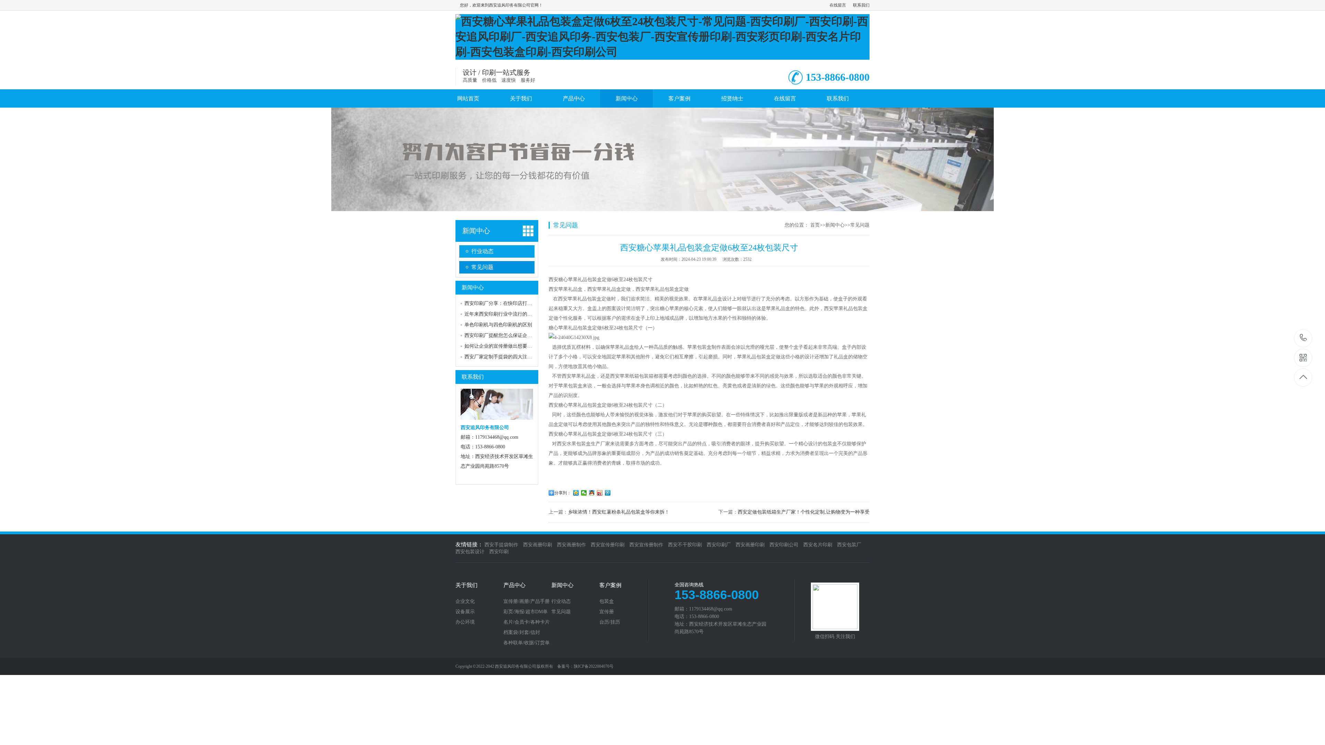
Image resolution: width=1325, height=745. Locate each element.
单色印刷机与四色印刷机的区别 (498, 324)
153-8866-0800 (1303, 338)
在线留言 (838, 5)
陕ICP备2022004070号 (594, 666)
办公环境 (465, 622)
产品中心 (574, 98)
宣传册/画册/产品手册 (526, 601)
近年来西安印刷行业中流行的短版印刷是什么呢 (515, 314)
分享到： (562, 492)
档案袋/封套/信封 (521, 632)
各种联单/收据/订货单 (526, 642)
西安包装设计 (469, 551)
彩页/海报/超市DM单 (525, 611)
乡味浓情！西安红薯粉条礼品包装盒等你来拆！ (618, 512)
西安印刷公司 (783, 544)
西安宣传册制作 (646, 544)
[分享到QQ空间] (576, 493)
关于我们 (521, 98)
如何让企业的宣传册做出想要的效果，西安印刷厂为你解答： (529, 346)
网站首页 (468, 98)
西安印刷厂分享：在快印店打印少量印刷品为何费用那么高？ (529, 303)
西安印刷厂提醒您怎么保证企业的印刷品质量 (512, 335)
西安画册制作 (571, 544)
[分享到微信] (584, 493)
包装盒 (606, 601)
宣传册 (606, 611)
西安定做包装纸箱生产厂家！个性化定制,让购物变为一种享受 (804, 512)
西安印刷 (499, 551)
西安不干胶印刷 (685, 544)
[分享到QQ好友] (592, 493)
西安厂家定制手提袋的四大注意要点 (503, 356)
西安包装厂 (849, 544)
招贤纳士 (732, 98)
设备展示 (465, 611)
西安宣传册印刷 (608, 544)
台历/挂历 (609, 622)
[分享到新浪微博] (600, 493)
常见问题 (482, 267)
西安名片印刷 (817, 544)
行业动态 (482, 251)
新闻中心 (627, 98)
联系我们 (861, 5)
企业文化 (465, 601)
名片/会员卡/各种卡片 (526, 622)
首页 (815, 225)
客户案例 (679, 98)
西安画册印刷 (537, 544)
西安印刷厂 (719, 544)
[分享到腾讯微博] (608, 493)
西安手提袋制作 (501, 544)
